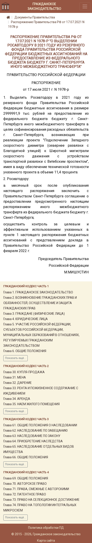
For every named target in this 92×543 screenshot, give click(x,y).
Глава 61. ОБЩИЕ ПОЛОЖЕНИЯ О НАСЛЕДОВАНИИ (40, 425)
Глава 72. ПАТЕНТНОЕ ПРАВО (24, 494)
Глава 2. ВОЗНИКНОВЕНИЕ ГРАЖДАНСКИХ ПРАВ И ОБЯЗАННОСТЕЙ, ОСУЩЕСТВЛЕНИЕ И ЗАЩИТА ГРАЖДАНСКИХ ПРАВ (40, 303)
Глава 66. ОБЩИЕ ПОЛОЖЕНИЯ (25, 457)
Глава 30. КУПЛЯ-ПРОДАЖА (24, 372)
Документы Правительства (35, 17)
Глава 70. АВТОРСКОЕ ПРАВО (25, 483)
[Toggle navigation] (84, 6)
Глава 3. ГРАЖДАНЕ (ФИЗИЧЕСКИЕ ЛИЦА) (34, 313)
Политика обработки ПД (46, 527)
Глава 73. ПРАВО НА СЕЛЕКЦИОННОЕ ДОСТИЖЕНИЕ (41, 499)
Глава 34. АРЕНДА (16, 399)
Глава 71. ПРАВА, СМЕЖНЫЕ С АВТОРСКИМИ (36, 489)
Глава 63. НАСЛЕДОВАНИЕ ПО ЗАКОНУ (31, 436)
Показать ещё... (15, 358)
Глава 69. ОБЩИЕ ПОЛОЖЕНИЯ (25, 478)
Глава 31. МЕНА (14, 377)
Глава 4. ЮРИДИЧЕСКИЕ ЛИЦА (25, 319)
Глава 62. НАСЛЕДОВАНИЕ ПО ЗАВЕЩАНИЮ (35, 430)
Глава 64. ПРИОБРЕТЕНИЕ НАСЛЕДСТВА (33, 441)
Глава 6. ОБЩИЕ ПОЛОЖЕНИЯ (24, 351)
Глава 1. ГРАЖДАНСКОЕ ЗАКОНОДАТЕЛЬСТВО (38, 292)
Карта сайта (46, 540)
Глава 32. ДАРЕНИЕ (17, 383)
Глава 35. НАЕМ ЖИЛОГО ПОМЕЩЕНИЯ (31, 404)
